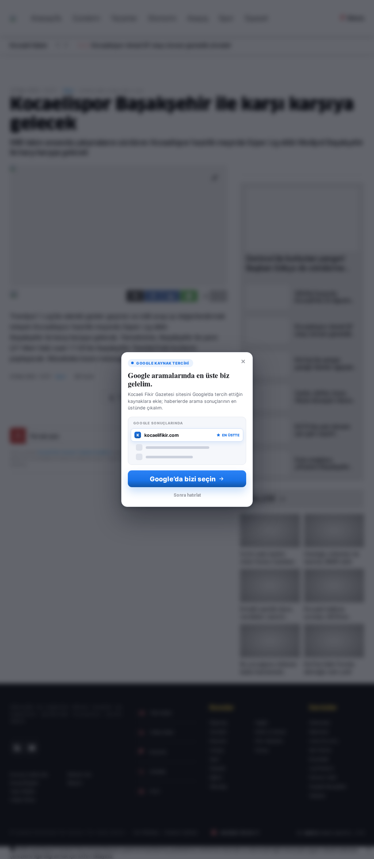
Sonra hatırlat (187, 495)
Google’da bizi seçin (182, 479)
